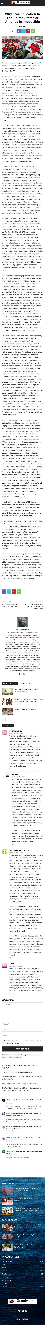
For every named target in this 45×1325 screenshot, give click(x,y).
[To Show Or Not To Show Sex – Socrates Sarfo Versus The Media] (7, 1247)
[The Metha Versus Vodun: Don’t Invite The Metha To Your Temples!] (7, 701)
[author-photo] (22, 627)
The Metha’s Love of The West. (26, 709)
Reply (10, 769)
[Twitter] (23, 31)
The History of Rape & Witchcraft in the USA (9, 605)
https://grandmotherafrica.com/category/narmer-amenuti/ (22, 632)
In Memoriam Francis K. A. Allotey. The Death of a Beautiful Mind (34, 606)
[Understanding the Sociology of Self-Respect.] (7, 1201)
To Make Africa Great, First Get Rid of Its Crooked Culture (20, 1084)
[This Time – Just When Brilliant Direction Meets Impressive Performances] (7, 1227)
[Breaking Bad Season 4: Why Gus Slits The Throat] (7, 1236)
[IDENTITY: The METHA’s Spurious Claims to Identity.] (7, 691)
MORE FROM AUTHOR (26, 684)
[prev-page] (3, 719)
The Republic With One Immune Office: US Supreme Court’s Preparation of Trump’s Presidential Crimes (21, 1089)
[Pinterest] (28, 31)
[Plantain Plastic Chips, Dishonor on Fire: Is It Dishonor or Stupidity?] (7, 1191)
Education (11, 8)
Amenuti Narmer (23, 26)
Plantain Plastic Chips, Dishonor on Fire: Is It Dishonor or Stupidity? (20, 1067)
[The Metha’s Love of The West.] (7, 711)
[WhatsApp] (33, 31)
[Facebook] (19, 31)
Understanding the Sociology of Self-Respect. (17, 1072)
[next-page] (6, 719)
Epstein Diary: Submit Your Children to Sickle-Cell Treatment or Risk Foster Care (22, 1078)
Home (4, 8)
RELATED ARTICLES (9, 684)
